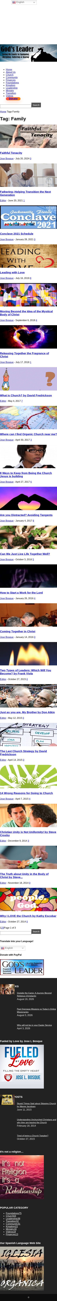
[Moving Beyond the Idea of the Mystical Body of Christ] (28, 305)
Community (12, 77)
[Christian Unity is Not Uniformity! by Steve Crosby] (28, 826)
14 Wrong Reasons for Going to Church (26, 793)
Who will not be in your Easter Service (34, 1025)
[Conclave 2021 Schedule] (28, 228)
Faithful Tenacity (11, 152)
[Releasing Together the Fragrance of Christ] (28, 348)
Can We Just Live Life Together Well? (25, 553)
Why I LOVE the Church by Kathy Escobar (28, 915)
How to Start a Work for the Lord (21, 592)
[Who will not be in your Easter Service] (7, 993)
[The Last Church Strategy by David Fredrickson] (28, 745)
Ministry (10, 90)
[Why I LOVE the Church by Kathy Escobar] (28, 910)
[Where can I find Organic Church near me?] (28, 428)
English (8, 948)
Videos (9, 96)
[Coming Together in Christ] (28, 626)
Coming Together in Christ (17, 631)
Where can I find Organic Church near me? (28, 434)
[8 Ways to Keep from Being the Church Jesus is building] (28, 467)
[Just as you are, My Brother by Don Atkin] (28, 706)
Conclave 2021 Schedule (16, 233)
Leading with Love (12, 272)
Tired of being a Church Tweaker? (32, 1135)
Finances (10, 80)
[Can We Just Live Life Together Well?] (28, 548)
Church (9, 75)
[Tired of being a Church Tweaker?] (7, 1104)
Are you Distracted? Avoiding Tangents (26, 515)
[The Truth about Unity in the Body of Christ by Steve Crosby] (28, 868)
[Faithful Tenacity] (28, 147)
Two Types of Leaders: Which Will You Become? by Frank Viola (25, 672)
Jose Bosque (7, 158)
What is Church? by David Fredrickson (26, 395)
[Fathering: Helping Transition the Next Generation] (28, 186)
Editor (3, 200)
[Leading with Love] (28, 267)
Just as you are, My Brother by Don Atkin (27, 712)
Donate (13, 98)
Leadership (12, 88)
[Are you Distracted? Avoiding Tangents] (28, 509)
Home (9, 69)
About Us (10, 72)
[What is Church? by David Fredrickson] (28, 389)
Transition (11, 93)
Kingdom (10, 85)
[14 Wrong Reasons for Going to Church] (28, 787)
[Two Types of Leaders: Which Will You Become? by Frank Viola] (28, 664)
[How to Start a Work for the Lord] (28, 587)
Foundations (12, 82)
